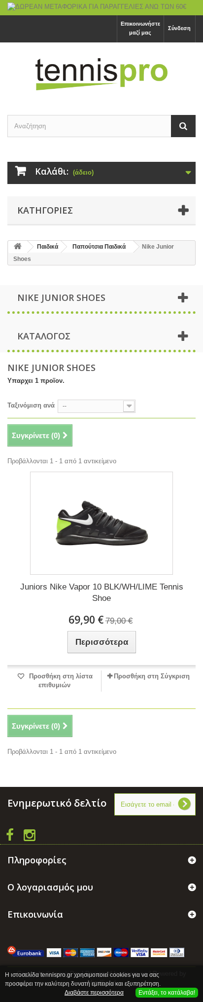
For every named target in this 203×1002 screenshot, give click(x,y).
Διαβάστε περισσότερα (94, 992)
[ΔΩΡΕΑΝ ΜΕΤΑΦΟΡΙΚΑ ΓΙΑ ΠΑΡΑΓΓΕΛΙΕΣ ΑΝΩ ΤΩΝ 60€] (101, 7)
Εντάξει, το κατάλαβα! (166, 992)
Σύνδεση (179, 28)
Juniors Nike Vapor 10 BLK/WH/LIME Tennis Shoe (101, 592)
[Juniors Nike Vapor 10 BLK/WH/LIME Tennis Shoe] (101, 523)
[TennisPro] (101, 74)
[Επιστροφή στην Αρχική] (17, 247)
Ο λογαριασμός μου (50, 887)
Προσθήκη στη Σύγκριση (152, 676)
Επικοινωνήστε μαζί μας (140, 28)
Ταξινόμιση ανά (31, 405)
